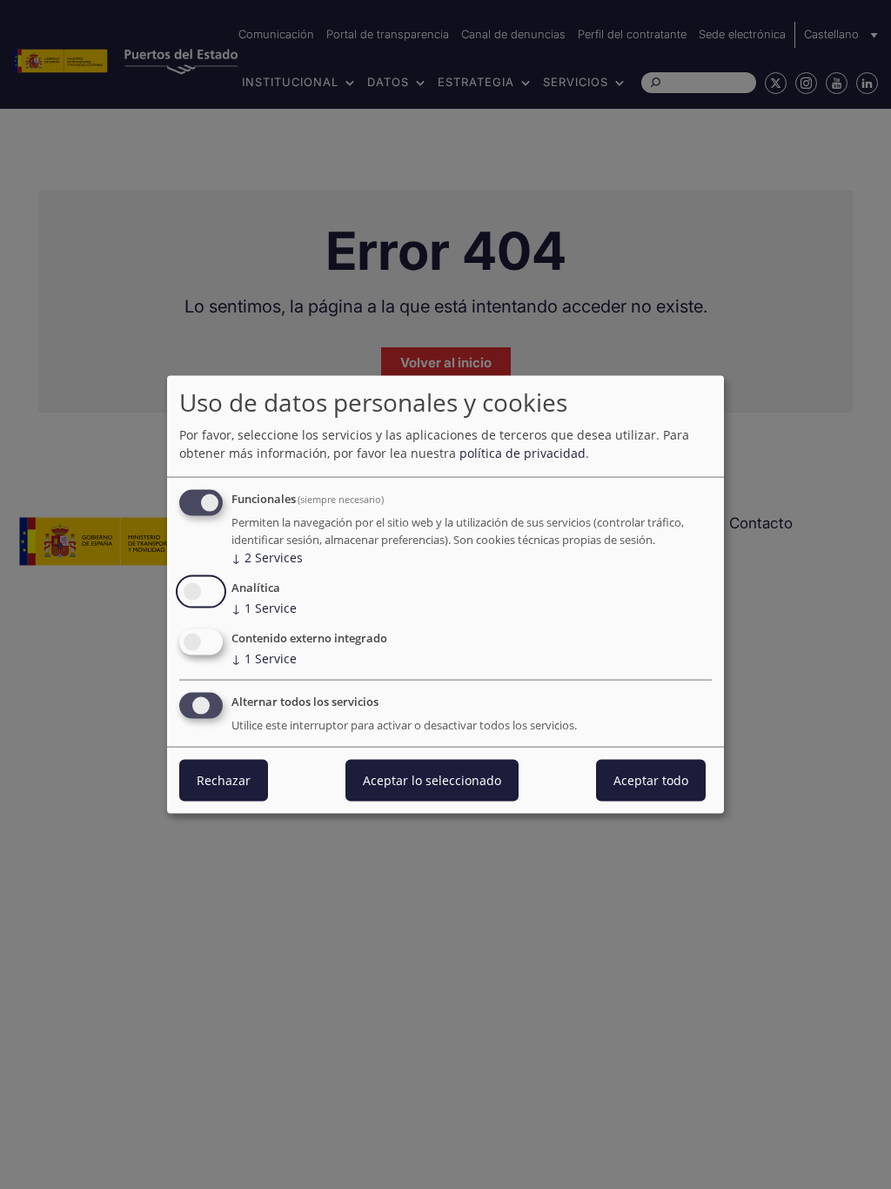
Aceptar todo (650, 779)
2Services (267, 557)
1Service (264, 608)
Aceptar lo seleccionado (432, 779)
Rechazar (224, 779)
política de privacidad (522, 453)
